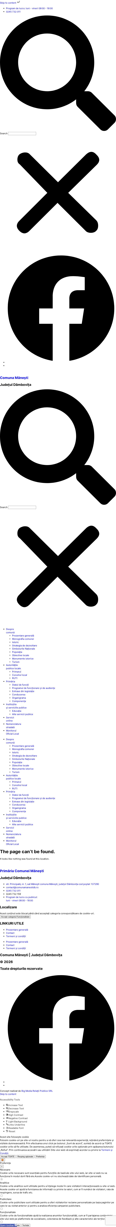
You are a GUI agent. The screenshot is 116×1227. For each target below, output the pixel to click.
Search (4, 133)
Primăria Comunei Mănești (22, 871)
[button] (58, 73)
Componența (19, 701)
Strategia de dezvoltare (24, 645)
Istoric (15, 642)
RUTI (14, 678)
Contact (10, 932)
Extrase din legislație (23, 691)
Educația (16, 710)
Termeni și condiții (16, 936)
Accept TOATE (7, 1156)
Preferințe (40, 1156)
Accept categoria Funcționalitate (15, 917)
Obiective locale (20, 655)
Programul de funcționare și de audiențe (33, 688)
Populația (17, 652)
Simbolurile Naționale (23, 648)
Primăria (10, 681)
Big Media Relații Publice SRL (37, 1090)
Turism (15, 661)
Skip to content (8, 2)
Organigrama (19, 697)
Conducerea (18, 694)
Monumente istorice (23, 658)
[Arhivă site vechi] (61, 362)
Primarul (16, 671)
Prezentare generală (23, 635)
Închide (26, 1225)
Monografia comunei (23, 638)
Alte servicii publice (22, 714)
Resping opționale (25, 1156)
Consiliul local (19, 675)
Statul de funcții (20, 684)
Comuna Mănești (14, 378)
